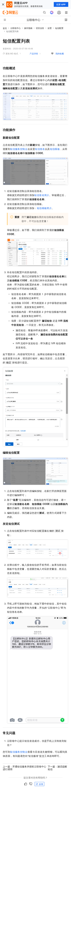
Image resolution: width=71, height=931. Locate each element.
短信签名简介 (41, 195)
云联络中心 (15, 27)
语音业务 (40, 27)
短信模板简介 (44, 208)
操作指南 (28, 27)
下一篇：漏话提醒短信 (57, 768)
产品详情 (34, 53)
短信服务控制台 (19, 149)
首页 (5, 28)
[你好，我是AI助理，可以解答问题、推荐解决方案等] (51, 12)
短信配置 (59, 27)
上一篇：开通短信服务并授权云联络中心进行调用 (24, 768)
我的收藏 (59, 53)
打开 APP (61, 4)
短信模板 (55, 149)
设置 (50, 27)
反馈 (41, 783)
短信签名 (40, 149)
